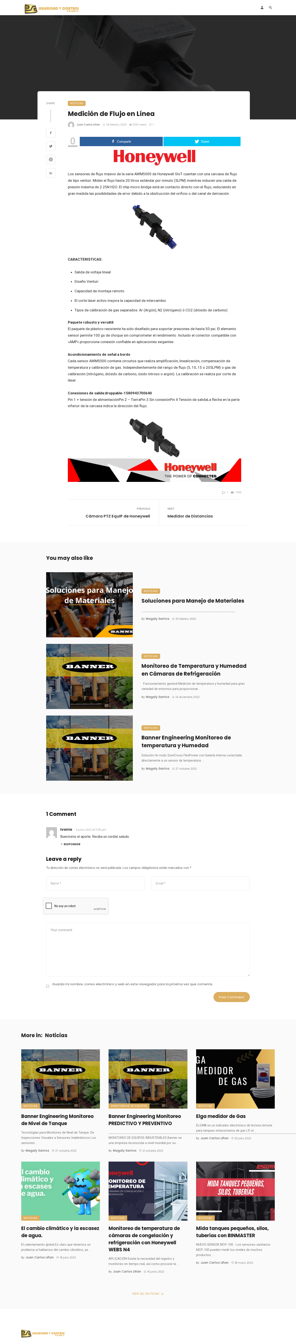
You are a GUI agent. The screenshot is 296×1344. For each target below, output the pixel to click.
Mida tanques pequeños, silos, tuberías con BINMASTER (232, 1232)
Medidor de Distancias (190, 516)
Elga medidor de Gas (221, 1116)
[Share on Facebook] (50, 133)
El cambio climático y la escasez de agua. (60, 1232)
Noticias (76, 103)
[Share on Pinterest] (50, 160)
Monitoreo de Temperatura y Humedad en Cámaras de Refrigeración (194, 669)
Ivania (66, 829)
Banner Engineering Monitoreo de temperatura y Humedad (186, 741)
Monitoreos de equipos (129, 1106)
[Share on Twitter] (50, 147)
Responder (72, 844)
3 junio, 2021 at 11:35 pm (91, 830)
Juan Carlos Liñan (88, 124)
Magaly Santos (157, 619)
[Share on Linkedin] (50, 173)
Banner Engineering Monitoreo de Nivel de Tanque (57, 1120)
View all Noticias (145, 1293)
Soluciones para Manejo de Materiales (192, 600)
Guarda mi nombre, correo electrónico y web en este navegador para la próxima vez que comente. (132, 984)
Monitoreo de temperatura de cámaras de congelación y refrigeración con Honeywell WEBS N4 (144, 1239)
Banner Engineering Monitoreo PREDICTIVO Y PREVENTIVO (145, 1120)
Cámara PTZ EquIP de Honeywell (118, 516)
